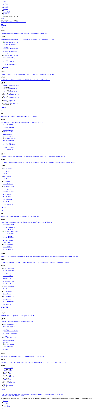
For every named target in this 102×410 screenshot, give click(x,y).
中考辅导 (7, 39)
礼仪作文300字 (7, 373)
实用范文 (5, 3)
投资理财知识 (37, 216)
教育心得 (14, 316)
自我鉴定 (31, 122)
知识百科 (11, 216)
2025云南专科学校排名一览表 (11, 91)
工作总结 (3, 22)
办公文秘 (7, 116)
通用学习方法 (36, 33)
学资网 (26, 394)
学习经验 (16, 39)
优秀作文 (9, 316)
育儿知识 (25, 216)
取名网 (48, 394)
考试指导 (23, 316)
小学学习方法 (16, 33)
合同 (10, 22)
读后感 (2, 316)
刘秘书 (61, 394)
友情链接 (3, 389)
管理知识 (16, 222)
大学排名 (6, 33)
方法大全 (7, 216)
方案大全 (9, 122)
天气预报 (44, 394)
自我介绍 (27, 122)
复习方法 (20, 39)
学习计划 (11, 39)
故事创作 (13, 321)
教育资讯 (5, 6)
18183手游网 (35, 394)
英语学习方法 (37, 39)
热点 (2, 321)
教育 (4, 321)
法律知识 (20, 222)
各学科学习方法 (43, 33)
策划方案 (14, 122)
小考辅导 (3, 39)
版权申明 (17, 395)
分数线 (2, 33)
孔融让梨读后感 (8, 371)
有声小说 (58, 394)
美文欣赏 (21, 321)
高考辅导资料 (44, 39)
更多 (2, 27)
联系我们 (7, 395)
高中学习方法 (29, 33)
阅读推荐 (26, 321)
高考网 (30, 394)
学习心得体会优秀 (8, 368)
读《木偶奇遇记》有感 (9, 382)
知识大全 (5, 10)
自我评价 (23, 122)
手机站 (5, 14)
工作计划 (13, 22)
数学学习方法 (30, 39)
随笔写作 (17, 321)
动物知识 (29, 222)
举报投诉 (12, 395)
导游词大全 (30, 116)
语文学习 (25, 39)
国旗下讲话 (41, 122)
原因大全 (3, 216)
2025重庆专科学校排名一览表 (11, 97)
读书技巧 (20, 216)
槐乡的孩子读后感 (8, 385)
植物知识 (25, 222)
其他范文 (36, 122)
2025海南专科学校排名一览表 (11, 103)
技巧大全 (11, 222)
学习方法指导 (50, 39)
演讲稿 (15, 394)
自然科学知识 (41, 222)
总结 (24, 394)
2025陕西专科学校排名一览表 (11, 85)
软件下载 (40, 394)
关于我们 (3, 395)
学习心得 (18, 316)
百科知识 (3, 222)
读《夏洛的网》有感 (9, 376)
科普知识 (31, 316)
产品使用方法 (35, 222)
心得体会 (18, 22)
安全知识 (16, 216)
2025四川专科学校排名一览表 (11, 100)
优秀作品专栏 (6, 12)
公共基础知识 (48, 222)
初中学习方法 (22, 33)
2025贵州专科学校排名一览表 (11, 94)
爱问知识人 (53, 394)
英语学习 (30, 321)
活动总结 (18, 122)
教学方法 (10, 33)
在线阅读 (5, 9)
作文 (4, 1)
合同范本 (25, 116)
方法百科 (7, 222)
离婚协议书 (23, 22)
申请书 (7, 22)
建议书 (2, 122)
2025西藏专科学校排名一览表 (11, 88)
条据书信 (20, 116)
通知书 (9, 321)
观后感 (5, 316)
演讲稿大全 (6, 13)
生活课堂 (5, 7)
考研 (6, 321)
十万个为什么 (30, 216)
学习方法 (5, 4)
